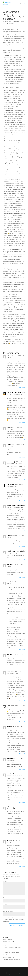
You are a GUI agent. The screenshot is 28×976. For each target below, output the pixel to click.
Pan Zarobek (10, 484)
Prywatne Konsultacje (8, 941)
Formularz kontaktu (8, 939)
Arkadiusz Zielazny (12, 774)
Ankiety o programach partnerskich (12, 947)
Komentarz (6, 881)
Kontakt (5, 955)
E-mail (5, 904)
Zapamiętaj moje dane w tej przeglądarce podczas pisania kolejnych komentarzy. (13, 919)
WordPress (19, 974)
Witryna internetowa (8, 911)
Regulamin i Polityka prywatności (11, 959)
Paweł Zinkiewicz (12, 672)
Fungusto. (10, 758)
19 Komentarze (10, 23)
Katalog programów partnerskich (11, 952)
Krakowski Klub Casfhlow (15, 392)
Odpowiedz (22, 387)
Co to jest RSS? (6, 950)
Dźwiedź (9, 726)
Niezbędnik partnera (8, 957)
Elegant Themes (19, 972)
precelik (14, 21)
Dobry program (11, 807)
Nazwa (5, 898)
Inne (4, 23)
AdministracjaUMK (12, 462)
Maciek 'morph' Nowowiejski (16, 505)
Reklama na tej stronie (8, 962)
